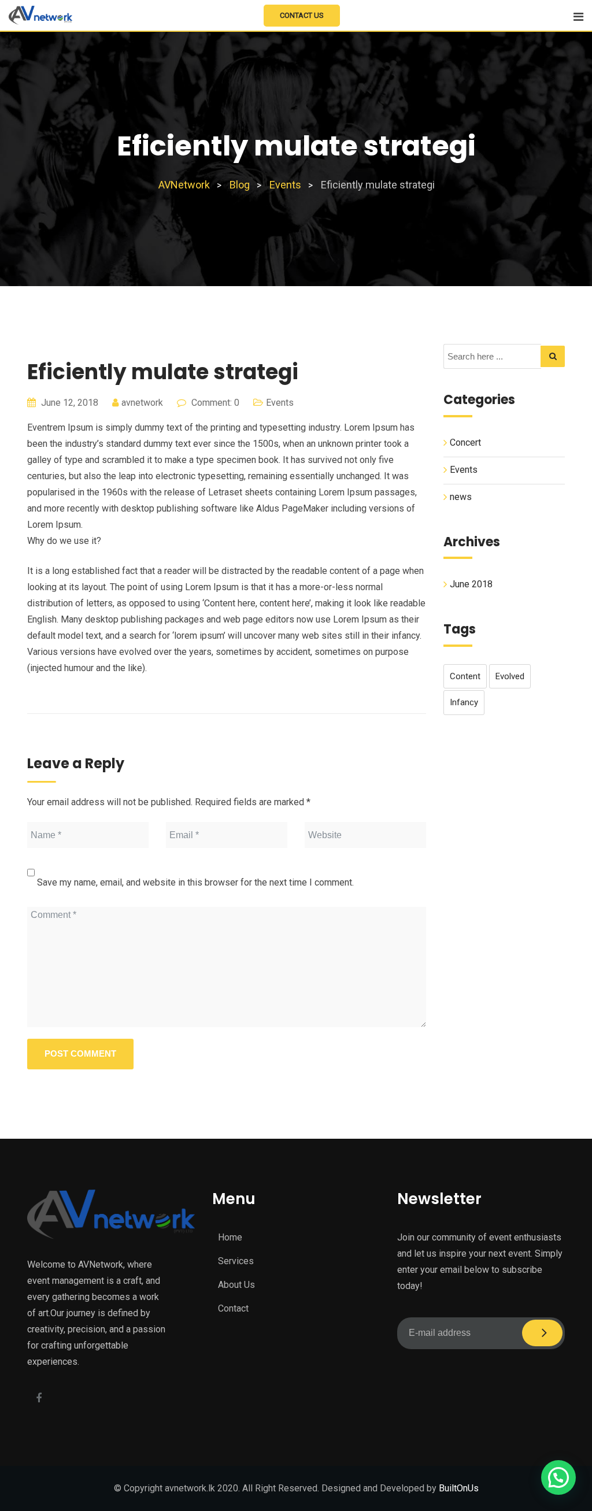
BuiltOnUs (459, 1488)
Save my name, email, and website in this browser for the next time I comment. (195, 882)
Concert (465, 442)
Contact (233, 1308)
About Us (236, 1284)
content (465, 676)
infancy (464, 702)
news (461, 496)
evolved (509, 676)
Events (280, 402)
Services (236, 1261)
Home (230, 1237)
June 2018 (471, 584)
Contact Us (302, 15)
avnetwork (142, 402)
